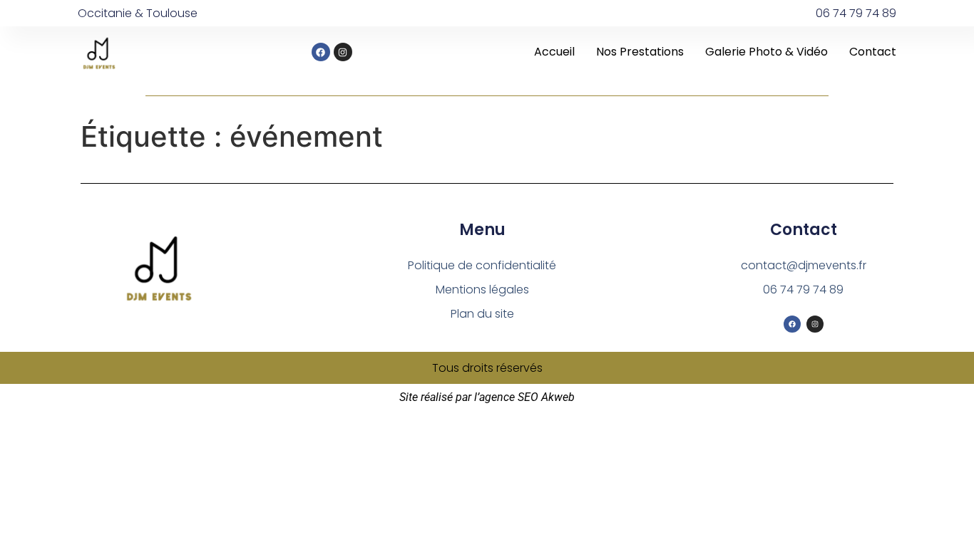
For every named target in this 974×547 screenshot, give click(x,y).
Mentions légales (482, 289)
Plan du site (482, 314)
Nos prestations (640, 51)
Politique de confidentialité (482, 265)
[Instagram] (343, 52)
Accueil (554, 51)
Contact (872, 51)
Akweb (558, 397)
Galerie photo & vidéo (766, 51)
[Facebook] (321, 52)
